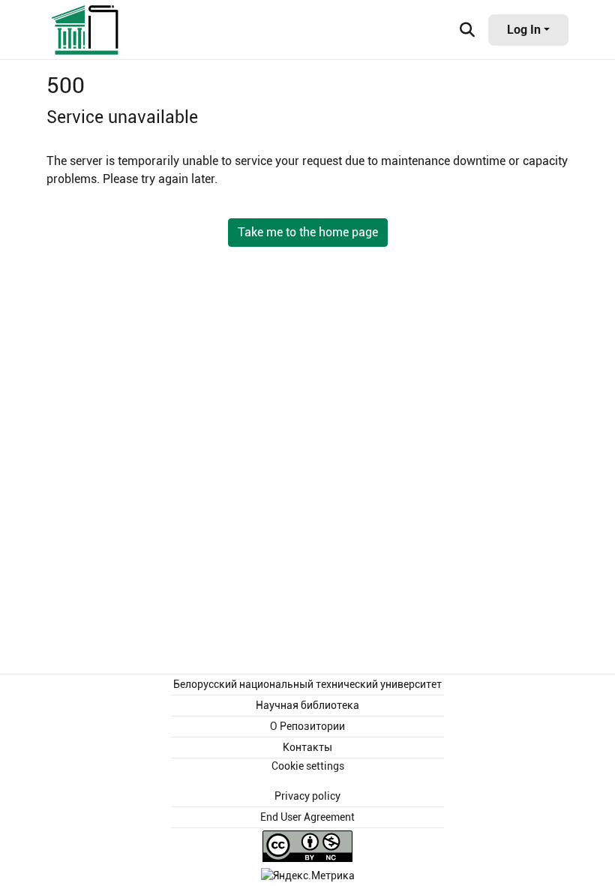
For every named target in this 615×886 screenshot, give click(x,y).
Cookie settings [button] (308, 766)
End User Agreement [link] (307, 817)
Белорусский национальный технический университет (307, 684)
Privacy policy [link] (307, 796)
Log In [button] (525, 30)
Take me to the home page (308, 232)
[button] (85, 30)
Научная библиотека (307, 705)
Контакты (307, 747)
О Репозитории (307, 726)
